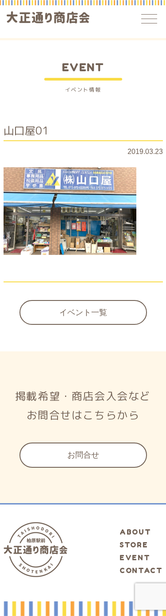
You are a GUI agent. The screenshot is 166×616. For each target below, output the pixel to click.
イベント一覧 (83, 312)
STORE (134, 544)
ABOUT (135, 531)
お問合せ (83, 454)
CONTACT (141, 570)
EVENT (135, 557)
